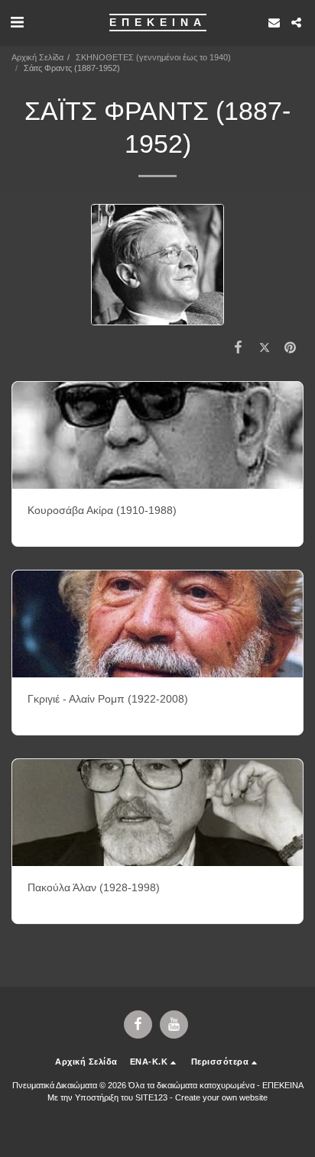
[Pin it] (291, 347)
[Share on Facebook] (238, 347)
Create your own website (221, 1097)
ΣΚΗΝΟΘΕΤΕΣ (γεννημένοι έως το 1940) (153, 57)
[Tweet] (265, 347)
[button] (17, 22)
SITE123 (151, 1097)
